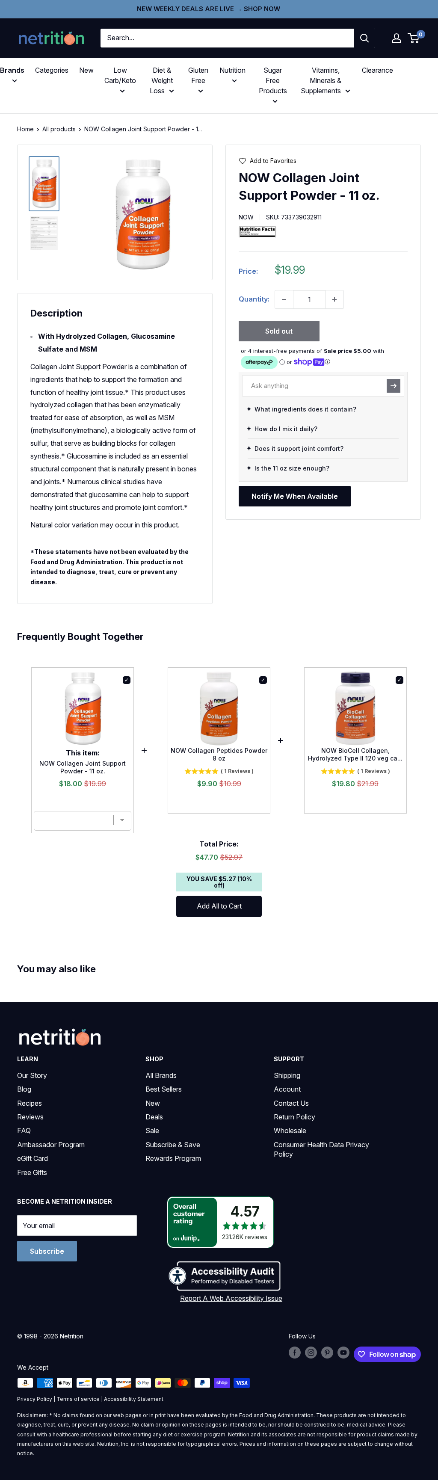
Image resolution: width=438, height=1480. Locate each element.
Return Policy (294, 1117)
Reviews (30, 1117)
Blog (24, 1089)
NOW (246, 217)
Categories (51, 70)
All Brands (161, 1075)
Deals (154, 1117)
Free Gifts (32, 1172)
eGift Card (32, 1158)
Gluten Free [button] (198, 75)
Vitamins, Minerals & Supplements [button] (321, 80)
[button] (396, 38)
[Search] (364, 38)
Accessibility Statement (133, 1399)
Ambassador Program (51, 1144)
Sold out (279, 331)
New (86, 70)
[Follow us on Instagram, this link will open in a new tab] (311, 1353)
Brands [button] (12, 70)
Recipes (29, 1103)
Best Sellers (163, 1089)
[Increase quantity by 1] (334, 299)
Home (25, 129)
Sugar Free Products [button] (273, 80)
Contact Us (291, 1103)
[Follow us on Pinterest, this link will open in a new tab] (327, 1353)
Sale (152, 1130)
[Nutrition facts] (257, 231)
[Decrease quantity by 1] (284, 299)
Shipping (287, 1075)
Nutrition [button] (232, 70)
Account (287, 1089)
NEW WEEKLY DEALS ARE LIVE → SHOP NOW (208, 9)
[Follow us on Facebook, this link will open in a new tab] (295, 1353)
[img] (44, 184)
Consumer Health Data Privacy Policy (321, 1149)
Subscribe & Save (172, 1144)
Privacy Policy (34, 1399)
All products (59, 129)
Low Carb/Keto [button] (120, 75)
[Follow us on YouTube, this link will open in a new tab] (343, 1353)
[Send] (393, 386)
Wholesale (290, 1130)
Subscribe (47, 1251)
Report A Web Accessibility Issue (231, 1298)
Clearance (377, 70)
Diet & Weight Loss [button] (161, 80)
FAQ (24, 1130)
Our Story (32, 1075)
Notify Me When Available (295, 496)
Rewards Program (173, 1158)
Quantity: (254, 299)
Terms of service (78, 1399)
